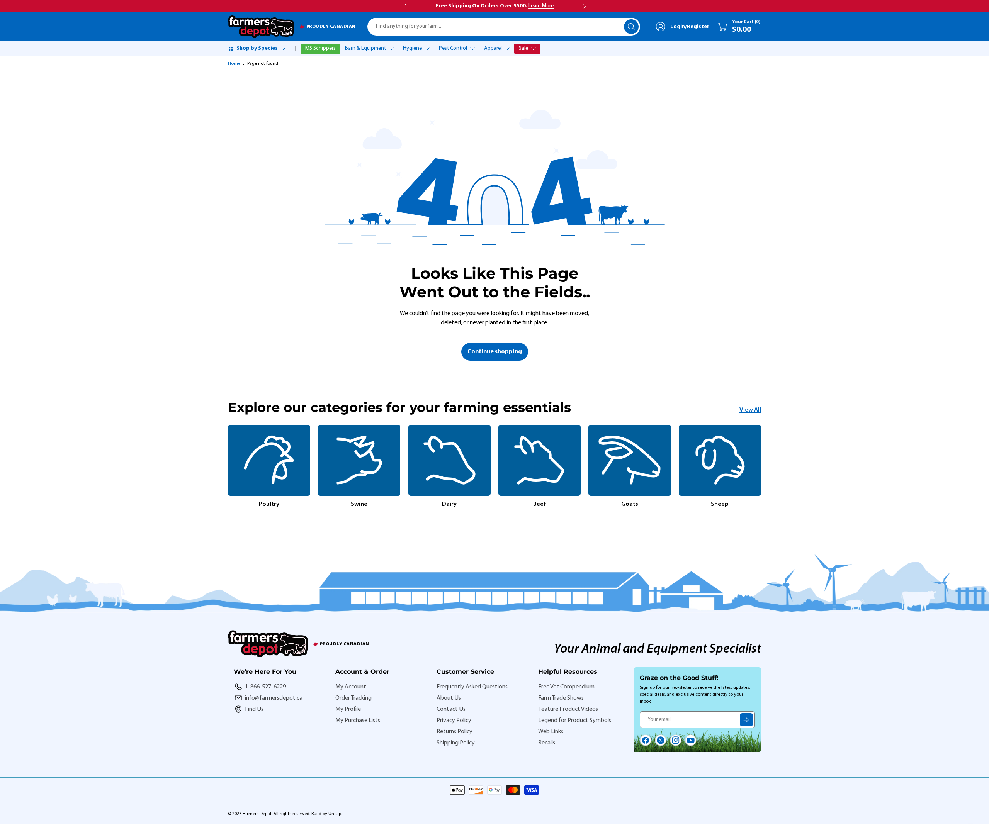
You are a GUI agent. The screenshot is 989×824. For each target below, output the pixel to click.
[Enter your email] (746, 719)
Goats (629, 504)
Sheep (720, 504)
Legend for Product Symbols (574, 720)
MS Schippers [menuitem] (320, 48)
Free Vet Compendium (566, 687)
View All (750, 410)
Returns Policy (454, 732)
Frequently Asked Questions (472, 687)
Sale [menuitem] (523, 48)
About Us (449, 698)
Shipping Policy (456, 743)
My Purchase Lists (357, 720)
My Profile (348, 709)
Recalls (546, 743)
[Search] (631, 26)
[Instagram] (675, 740)
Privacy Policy (454, 720)
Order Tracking (353, 698)
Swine (359, 504)
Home (234, 63)
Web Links (550, 732)
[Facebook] (645, 740)
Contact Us (451, 709)
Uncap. (335, 814)
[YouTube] (691, 740)
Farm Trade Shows (561, 698)
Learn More (541, 6)
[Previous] (228, 467)
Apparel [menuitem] (493, 48)
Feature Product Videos (568, 709)
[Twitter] (660, 740)
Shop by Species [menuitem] (257, 48)
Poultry (269, 504)
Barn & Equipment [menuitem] (365, 48)
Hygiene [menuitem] (412, 48)
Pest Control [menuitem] (453, 48)
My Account (350, 687)
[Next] (761, 467)
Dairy (449, 504)
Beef (539, 504)
